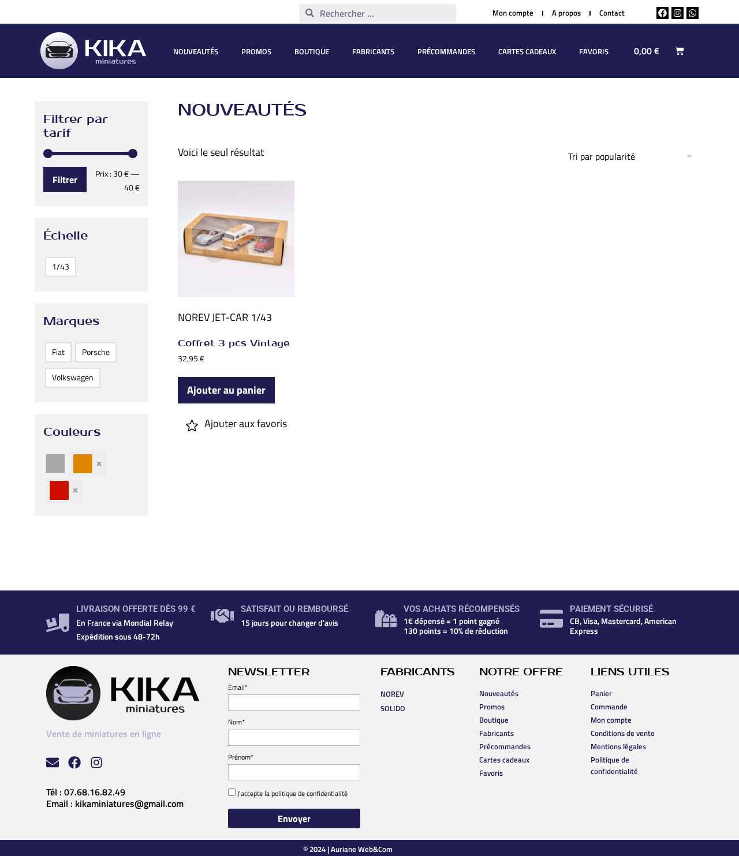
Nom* (236, 721)
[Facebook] (662, 13)
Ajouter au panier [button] (226, 390)
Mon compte (611, 720)
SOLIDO (392, 708)
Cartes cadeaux (527, 51)
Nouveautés (195, 51)
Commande (609, 706)
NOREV (194, 317)
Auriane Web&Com (362, 849)
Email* (238, 687)
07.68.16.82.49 (94, 792)
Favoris (594, 51)
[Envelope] (52, 762)
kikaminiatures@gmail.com (129, 803)
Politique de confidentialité (614, 765)
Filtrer (65, 179)
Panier (601, 693)
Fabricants (373, 51)
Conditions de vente (623, 733)
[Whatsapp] (692, 13)
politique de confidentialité (309, 793)
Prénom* (240, 757)
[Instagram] (677, 13)
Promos (256, 51)
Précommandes (446, 51)
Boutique (311, 51)
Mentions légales (618, 746)
